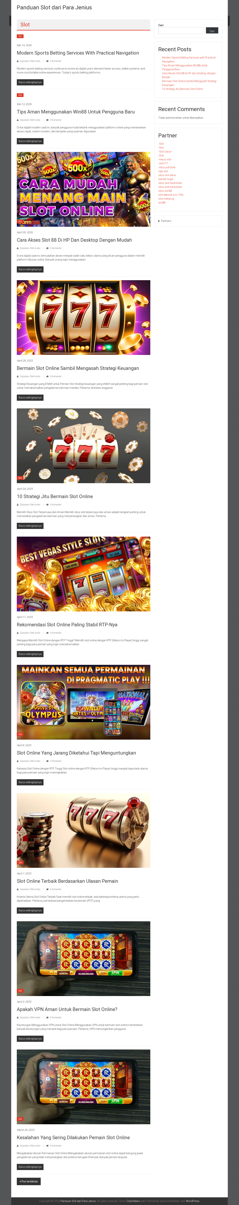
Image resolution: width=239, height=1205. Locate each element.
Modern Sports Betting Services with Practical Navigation (78, 53)
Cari (161, 25)
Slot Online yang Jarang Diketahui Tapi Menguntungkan (76, 753)
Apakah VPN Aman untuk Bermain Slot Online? (67, 1009)
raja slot (163, 171)
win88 (161, 202)
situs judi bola (167, 167)
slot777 (163, 163)
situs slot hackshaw (170, 182)
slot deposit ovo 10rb (170, 194)
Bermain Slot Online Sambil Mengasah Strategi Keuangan (78, 368)
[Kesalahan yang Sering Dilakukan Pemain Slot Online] (83, 1086)
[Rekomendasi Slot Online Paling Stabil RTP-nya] (83, 573)
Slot (20, 36)
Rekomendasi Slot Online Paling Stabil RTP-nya (67, 624)
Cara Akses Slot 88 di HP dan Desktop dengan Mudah (74, 240)
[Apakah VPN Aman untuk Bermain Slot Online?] (83, 958)
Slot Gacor (165, 151)
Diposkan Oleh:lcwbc (30, 61)
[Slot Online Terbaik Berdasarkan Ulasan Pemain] (83, 830)
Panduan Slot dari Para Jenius (54, 7)
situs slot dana (167, 175)
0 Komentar (55, 61)
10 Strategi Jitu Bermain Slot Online (55, 496)
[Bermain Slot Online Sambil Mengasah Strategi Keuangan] (83, 317)
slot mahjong (166, 198)
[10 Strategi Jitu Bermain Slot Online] (83, 445)
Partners (166, 220)
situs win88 (165, 190)
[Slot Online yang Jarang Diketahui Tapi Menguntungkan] (83, 702)
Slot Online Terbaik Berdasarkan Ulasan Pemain (67, 881)
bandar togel (165, 179)
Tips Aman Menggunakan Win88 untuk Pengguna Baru (76, 112)
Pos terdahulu (29, 1181)
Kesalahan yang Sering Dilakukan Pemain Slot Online (73, 1137)
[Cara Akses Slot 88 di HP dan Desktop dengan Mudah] (83, 189)
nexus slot (165, 159)
